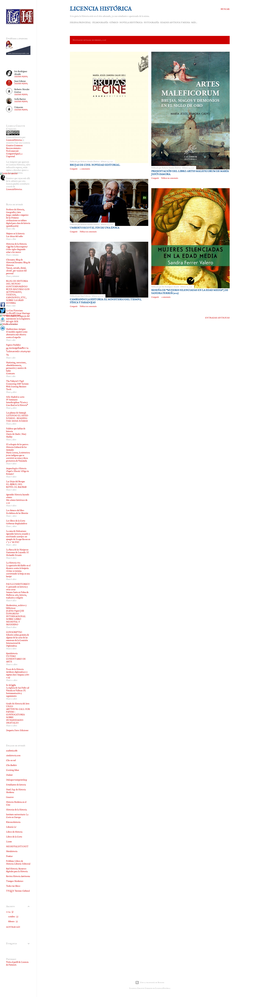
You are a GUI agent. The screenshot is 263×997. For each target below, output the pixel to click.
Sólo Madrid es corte (15, 397)
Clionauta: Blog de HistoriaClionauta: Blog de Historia (18, 262)
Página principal (80, 22)
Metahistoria (11, 851)
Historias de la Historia (16, 244)
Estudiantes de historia (16, 784)
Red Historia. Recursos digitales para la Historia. (17, 870)
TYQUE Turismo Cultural (18, 891)
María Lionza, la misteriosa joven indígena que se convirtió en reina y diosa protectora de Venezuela (18, 456)
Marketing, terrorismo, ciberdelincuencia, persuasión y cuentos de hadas (16, 366)
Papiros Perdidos (13, 345)
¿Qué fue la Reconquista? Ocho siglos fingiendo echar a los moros (17, 249)
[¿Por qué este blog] (2, 179)
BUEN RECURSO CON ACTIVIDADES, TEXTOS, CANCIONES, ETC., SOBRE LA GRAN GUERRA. (18, 296)
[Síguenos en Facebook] (2, 306)
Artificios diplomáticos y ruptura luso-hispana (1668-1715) (18, 675)
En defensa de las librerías (17, 513)
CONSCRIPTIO (14, 632)
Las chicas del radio (14, 236)
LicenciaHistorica (14, 140)
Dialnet (9, 775)
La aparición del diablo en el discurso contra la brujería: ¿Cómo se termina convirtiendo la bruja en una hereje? (18, 571)
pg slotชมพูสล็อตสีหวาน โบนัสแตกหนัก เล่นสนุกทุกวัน (18, 351)
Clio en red (11, 760)
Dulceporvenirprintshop (16, 780)
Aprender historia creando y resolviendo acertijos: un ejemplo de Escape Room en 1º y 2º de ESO (18, 538)
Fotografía (151, 22)
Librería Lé (11, 827)
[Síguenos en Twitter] (2, 312)
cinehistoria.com (13, 755)
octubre (13, 916)
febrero (12, 921)
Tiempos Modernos (14, 881)
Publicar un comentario (169, 178)
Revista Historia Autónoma (18, 876)
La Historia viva (13, 562)
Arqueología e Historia (16, 468)
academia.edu (11, 750)
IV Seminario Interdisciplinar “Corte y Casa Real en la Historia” (17, 402)
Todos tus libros (13, 886)
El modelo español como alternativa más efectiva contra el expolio (17, 335)
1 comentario (165, 297)
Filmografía (100, 22)
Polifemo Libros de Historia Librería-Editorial (18, 862)
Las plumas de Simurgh (16, 412)
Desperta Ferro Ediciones (17, 730)
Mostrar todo (217, 40)
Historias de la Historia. (16, 809)
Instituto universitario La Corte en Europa (17, 816)
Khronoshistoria (13, 822)
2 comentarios (85, 169)
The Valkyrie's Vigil (15, 381)
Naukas (9, 856)
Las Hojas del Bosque (15, 481)
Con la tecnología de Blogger (152, 982)
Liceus (9, 841)
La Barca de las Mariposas (17, 549)
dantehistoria (12, 653)
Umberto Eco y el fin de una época (94, 227)
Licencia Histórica (101, 8)
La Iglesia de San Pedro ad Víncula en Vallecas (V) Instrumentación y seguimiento (17, 692)
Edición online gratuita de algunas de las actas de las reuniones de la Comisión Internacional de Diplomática (17, 640)
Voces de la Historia (15, 669)
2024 (9, 911)
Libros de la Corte (14, 836)
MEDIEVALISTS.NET (17, 846)
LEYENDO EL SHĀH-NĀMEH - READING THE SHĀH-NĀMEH (17, 418)
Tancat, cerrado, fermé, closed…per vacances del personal (16, 271)
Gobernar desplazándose (16, 523)
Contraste (10, 373)
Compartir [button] (73, 169)
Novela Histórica (131, 22)
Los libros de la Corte (15, 520)
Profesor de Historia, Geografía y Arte (15, 211)
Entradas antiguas (217, 317)
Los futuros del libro (15, 510)
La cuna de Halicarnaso (16, 531)
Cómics (113, 22)
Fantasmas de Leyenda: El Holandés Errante (17, 554)
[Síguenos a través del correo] (2, 330)
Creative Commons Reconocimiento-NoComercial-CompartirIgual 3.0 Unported (14, 151)
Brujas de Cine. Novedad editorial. (95, 165)
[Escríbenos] (2, 321)
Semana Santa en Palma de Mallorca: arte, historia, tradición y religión (17, 595)
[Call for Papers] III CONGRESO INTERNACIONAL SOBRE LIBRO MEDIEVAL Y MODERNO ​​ (16, 618)
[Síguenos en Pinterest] (10, 315)
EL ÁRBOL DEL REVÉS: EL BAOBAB (16, 485)
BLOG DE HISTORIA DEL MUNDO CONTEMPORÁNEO (17, 284)
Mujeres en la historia (15, 233)
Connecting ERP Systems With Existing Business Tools (17, 387)
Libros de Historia (14, 832)
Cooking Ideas (12, 770)
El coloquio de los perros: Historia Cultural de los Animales (17, 447)
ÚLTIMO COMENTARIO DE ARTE (16, 659)
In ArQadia (11, 685)
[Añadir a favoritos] (9, 324)
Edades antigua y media (175, 22)
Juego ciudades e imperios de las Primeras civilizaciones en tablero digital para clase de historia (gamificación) (18, 220)
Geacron (10, 797)
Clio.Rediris (11, 765)
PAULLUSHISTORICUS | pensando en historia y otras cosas (18, 587)
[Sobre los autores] (9, 173)
